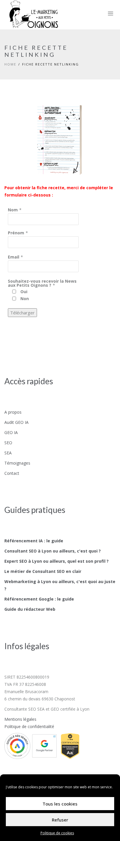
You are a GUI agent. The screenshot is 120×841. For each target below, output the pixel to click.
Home (10, 64)
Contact (11, 473)
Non (24, 298)
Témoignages (17, 463)
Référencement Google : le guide (39, 599)
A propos (13, 412)
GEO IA (11, 432)
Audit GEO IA (16, 422)
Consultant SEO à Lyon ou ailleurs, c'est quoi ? (52, 551)
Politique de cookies (57, 833)
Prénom (16, 233)
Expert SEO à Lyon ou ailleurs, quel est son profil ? (56, 561)
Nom (13, 210)
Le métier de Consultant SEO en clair (42, 571)
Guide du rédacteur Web (29, 609)
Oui (23, 291)
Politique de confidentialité (29, 726)
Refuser (60, 820)
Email (13, 257)
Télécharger (22, 313)
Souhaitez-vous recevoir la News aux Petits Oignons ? (42, 283)
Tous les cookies (60, 804)
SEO (8, 442)
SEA (8, 453)
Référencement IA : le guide (33, 540)
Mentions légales (20, 719)
